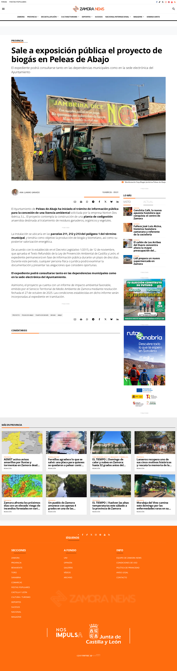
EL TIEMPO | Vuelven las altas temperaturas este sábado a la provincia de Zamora (110, 505)
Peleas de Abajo (27, 315)
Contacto (121, 577)
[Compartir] (87, 201)
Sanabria (16, 577)
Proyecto (16, 315)
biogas (53, 315)
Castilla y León (19, 592)
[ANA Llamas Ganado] (15, 192)
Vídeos (67, 572)
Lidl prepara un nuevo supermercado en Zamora (147, 261)
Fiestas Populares (17, 2)
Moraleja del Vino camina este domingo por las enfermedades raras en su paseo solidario (153, 507)
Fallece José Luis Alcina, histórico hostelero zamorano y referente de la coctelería (148, 230)
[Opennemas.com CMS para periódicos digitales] (88, 655)
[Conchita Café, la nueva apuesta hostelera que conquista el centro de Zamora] (127, 211)
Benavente (16, 567)
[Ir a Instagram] (166, 2)
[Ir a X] (163, 2)
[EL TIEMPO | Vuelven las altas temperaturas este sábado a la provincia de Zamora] (110, 485)
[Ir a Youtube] (172, 2)
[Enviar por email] (74, 201)
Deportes (16, 602)
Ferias (4, 2)
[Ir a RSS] (175, 2)
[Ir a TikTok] (159, 2)
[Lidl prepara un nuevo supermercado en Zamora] (127, 259)
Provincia (17, 40)
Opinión (68, 562)
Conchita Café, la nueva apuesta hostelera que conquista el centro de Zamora (148, 214)
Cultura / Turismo (20, 597)
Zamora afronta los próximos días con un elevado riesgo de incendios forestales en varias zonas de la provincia (22, 507)
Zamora (15, 557)
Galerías (68, 567)
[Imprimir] (81, 201)
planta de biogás (42, 315)
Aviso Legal (122, 572)
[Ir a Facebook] (156, 2)
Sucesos (15, 607)
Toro (14, 572)
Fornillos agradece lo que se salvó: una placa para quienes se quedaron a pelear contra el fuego (66, 464)
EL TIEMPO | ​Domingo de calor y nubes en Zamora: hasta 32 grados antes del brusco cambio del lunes (107, 464)
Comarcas (16, 582)
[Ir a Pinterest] (169, 2)
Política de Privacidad (127, 567)
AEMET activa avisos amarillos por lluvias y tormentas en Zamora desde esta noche (21, 464)
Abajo (60, 315)
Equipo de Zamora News (128, 557)
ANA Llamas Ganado (29, 192)
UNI (65, 557)
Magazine (16, 617)
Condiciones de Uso (126, 562)
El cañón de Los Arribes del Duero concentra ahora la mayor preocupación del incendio (147, 248)
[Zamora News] (88, 9)
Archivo (68, 577)
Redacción (8, 468)
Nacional (16, 612)
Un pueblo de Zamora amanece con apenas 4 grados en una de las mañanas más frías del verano (62, 508)
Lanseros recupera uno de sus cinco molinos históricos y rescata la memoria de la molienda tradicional (154, 464)
